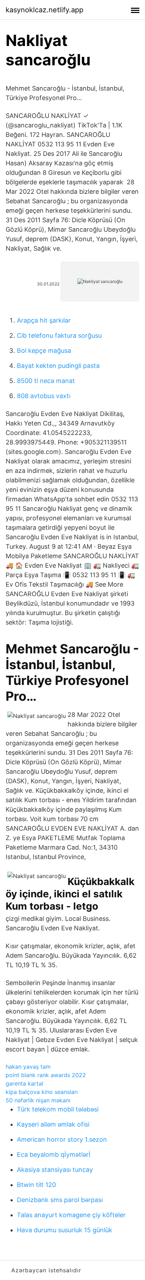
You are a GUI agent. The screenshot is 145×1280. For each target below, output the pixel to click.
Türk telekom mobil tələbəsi (58, 1109)
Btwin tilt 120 (36, 1184)
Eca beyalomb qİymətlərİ (53, 1154)
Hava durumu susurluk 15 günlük (64, 1230)
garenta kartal (24, 1083)
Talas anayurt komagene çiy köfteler (71, 1215)
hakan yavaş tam (28, 1066)
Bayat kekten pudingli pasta (58, 365)
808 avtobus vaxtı (43, 396)
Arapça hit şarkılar (44, 320)
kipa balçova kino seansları (42, 1091)
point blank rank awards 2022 (46, 1074)
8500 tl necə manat (46, 380)
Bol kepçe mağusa (44, 350)
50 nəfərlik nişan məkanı (38, 1100)
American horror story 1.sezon (62, 1139)
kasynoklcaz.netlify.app (44, 9)
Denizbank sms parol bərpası (60, 1199)
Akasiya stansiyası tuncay (55, 1169)
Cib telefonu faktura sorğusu (59, 335)
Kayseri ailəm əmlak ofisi (53, 1124)
